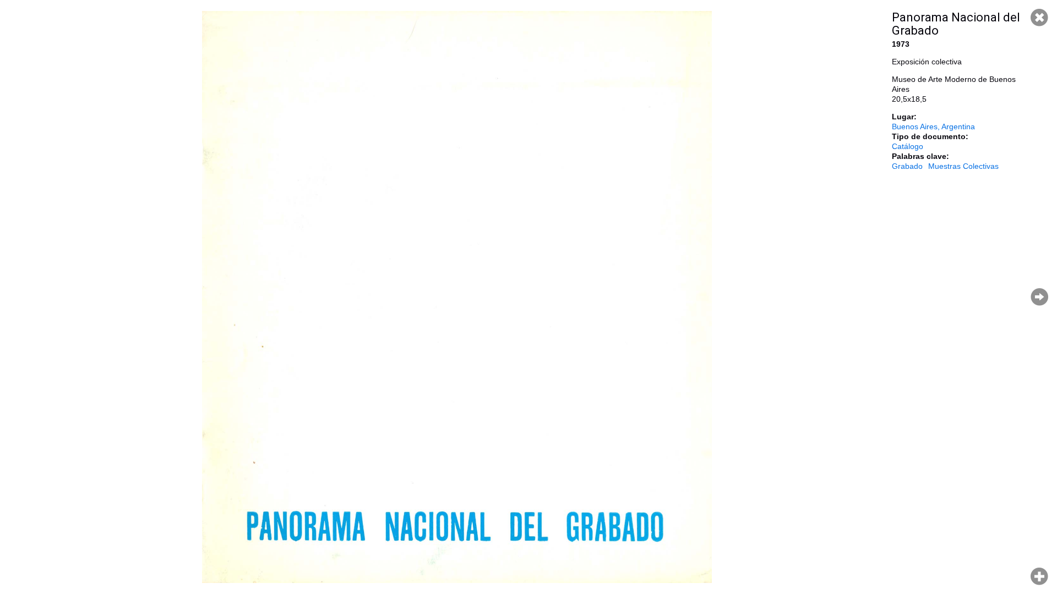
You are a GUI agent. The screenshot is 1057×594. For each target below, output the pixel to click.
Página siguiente (1039, 297)
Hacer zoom (1039, 576)
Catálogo (907, 146)
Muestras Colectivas (963, 166)
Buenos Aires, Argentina (933, 126)
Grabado (907, 166)
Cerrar (1039, 18)
